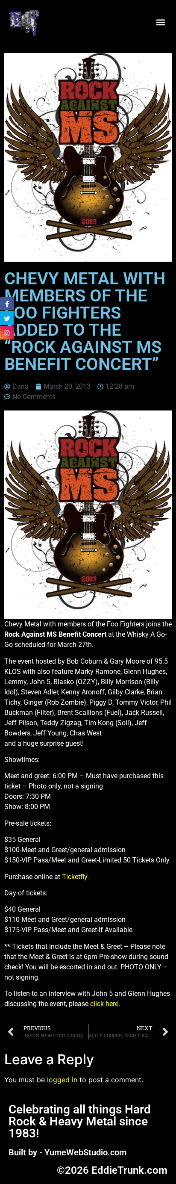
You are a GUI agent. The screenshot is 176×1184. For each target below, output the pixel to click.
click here (104, 1004)
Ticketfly (74, 877)
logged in (62, 1079)
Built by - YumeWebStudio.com (67, 1152)
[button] (160, 22)
